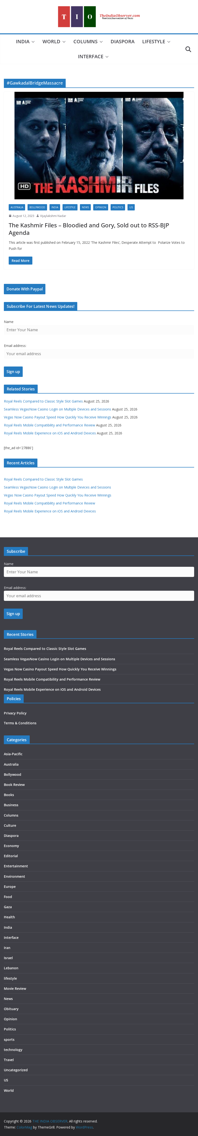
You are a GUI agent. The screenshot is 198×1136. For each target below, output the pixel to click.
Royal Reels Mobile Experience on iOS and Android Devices (50, 433)
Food (8, 896)
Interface (90, 56)
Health (9, 917)
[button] (32, 42)
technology (13, 1049)
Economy (11, 845)
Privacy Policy (15, 713)
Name (9, 321)
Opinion (100, 207)
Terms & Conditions (20, 723)
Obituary (11, 1009)
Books (9, 794)
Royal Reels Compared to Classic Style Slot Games (43, 401)
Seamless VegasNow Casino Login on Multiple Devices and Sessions (57, 409)
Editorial (11, 856)
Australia (17, 207)
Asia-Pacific (13, 754)
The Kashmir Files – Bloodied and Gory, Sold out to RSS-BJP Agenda (89, 229)
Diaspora (122, 41)
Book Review (14, 784)
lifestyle (153, 41)
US (131, 207)
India (22, 41)
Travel (9, 1059)
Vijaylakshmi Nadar (53, 216)
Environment (14, 876)
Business (11, 805)
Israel (8, 958)
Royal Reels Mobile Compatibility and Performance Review (49, 425)
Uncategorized (16, 1070)
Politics (118, 207)
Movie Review (15, 988)
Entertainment (16, 866)
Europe (10, 886)
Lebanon (11, 968)
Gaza (8, 907)
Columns (85, 41)
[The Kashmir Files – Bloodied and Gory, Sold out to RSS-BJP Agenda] (99, 145)
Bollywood (37, 207)
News (85, 207)
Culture (10, 825)
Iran (7, 947)
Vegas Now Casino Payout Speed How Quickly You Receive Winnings (57, 417)
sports (9, 1039)
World (51, 41)
